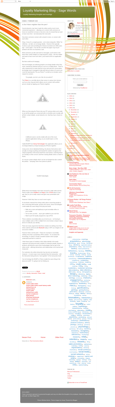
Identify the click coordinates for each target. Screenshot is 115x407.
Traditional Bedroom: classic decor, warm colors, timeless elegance (80, 170)
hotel (76, 293)
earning (71, 278)
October (73, 114)
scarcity (74, 346)
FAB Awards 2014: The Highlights (78, 212)
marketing (82, 306)
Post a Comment (29, 304)
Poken (26, 80)
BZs (88, 253)
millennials (80, 310)
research (76, 337)
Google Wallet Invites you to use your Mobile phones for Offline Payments (79, 228)
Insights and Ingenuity (76, 232)
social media (84, 352)
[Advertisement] (42, 322)
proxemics (73, 327)
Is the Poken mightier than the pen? (80, 140)
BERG (71, 222)
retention (73, 339)
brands (73, 253)
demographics (86, 272)
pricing (72, 324)
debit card (71, 272)
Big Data (81, 251)
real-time (87, 329)
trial (89, 359)
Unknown (29, 279)
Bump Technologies (39, 144)
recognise (84, 331)
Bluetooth (41, 227)
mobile (88, 310)
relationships (84, 332)
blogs (43, 192)
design (73, 274)
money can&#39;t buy (74, 312)
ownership (85, 315)
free (88, 285)
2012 (71, 103)
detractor (81, 274)
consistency (73, 262)
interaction (34, 273)
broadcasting (81, 253)
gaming (74, 290)
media (85, 308)
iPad (70, 299)
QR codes (79, 329)
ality (70, 245)
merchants (71, 310)
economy (78, 278)
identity (29, 273)
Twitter (69, 378)
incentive (77, 295)
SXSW (51, 192)
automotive (72, 246)
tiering (78, 359)
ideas (82, 293)
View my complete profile (74, 39)
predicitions (84, 320)
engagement (75, 280)
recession (74, 331)
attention (76, 245)
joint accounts (77, 299)
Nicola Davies (73, 211)
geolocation (73, 291)
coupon (87, 262)
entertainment (84, 281)
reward (83, 339)
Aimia (82, 243)
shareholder (73, 349)
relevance (75, 334)
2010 (71, 107)
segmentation (76, 347)
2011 (70, 105)
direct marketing (73, 276)
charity (83, 254)
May (72, 126)
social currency (84, 350)
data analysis (73, 270)
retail (43, 273)
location (83, 301)
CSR (85, 266)
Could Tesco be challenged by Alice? (80, 138)
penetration (82, 317)
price (87, 322)
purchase (72, 329)
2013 (71, 100)
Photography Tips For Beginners (77, 219)
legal (78, 301)
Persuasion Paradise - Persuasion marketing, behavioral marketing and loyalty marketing (79, 217)
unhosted (84, 361)
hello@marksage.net (77, 34)
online (79, 315)
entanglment (75, 281)
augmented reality (85, 245)
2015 (71, 96)
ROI (88, 342)
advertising (85, 241)
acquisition (74, 241)
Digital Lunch (73, 226)
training (84, 359)
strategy (71, 356)
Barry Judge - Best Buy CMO (78, 168)
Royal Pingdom (74, 162)
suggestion (79, 356)
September (74, 117)
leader (85, 299)
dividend (83, 276)
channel (77, 254)
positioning (74, 320)
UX (78, 363)
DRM (89, 276)
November (74, 112)
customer (71, 268)
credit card (80, 264)
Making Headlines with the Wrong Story (79, 185)
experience (73, 283)
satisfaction (87, 344)
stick (87, 354)
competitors (75, 260)
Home (43, 337)
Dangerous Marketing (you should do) (81, 135)
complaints (83, 260)
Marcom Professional (73, 371)
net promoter (86, 313)
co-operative (79, 256)
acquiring (84, 239)
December (74, 109)
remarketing (85, 334)
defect (78, 272)
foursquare (81, 286)
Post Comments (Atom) (36, 341)
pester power (76, 318)
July (72, 121)
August (73, 119)
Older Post (59, 337)
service (85, 347)
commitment (72, 258)
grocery (81, 291)
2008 (71, 148)
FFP (89, 283)
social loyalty (72, 352)
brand (87, 251)
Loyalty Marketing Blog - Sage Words (49, 10)
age (78, 243)
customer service (84, 268)
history (71, 293)
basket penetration (83, 248)
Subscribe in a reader (73, 71)
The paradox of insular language (77, 181)
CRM (80, 266)
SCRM (80, 346)
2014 (71, 98)
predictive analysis (76, 322)
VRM (74, 365)
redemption (74, 332)
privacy (80, 324)
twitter (77, 361)
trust (71, 361)
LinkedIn (69, 376)
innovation (73, 297)
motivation (84, 312)
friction (73, 288)
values (83, 363)
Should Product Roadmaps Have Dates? (79, 202)
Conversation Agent (75, 184)
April (72, 128)
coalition (88, 256)
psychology (83, 327)
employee (86, 278)
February (73, 133)
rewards (80, 341)
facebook (82, 283)
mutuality (77, 313)
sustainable (80, 358)
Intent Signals (72, 176)
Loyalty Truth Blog (75, 205)
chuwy (63, 400)
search (86, 346)
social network (77, 354)
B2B (79, 246)
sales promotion (75, 344)
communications (84, 258)
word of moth (83, 365)
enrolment (86, 280)
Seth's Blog (72, 179)
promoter (86, 324)
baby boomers (86, 246)
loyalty (79, 303)
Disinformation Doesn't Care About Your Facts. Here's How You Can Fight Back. (79, 158)
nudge (72, 315)
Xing (68, 373)
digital (87, 274)
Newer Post (26, 337)
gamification (82, 288)
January (73, 143)
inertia (83, 295)
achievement (76, 239)
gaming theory (83, 290)
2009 (71, 146)
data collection (85, 270)
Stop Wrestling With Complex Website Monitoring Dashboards (79, 164)
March (73, 131)
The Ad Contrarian (74, 188)
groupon (87, 291)
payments (72, 317)
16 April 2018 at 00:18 (32, 301)
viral (88, 363)
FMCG (72, 286)
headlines (36, 192)
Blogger (75, 400)
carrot (71, 254)
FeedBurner (83, 88)
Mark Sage (80, 23)
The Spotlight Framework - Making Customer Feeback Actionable (78, 207)
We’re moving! (73, 223)
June (72, 124)
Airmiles (88, 243)
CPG (72, 264)
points (83, 318)
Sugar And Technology (75, 189)
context (80, 262)
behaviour (72, 251)
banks (73, 248)
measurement (76, 308)
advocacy (71, 243)
